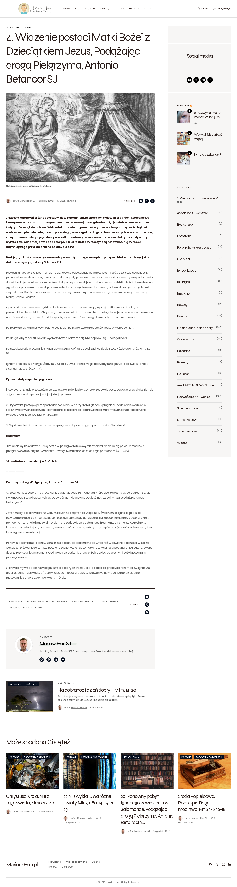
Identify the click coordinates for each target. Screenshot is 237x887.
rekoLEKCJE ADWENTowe (195, 385)
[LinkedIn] (210, 80)
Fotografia (184, 236)
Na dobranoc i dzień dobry (23, 684)
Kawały (182, 305)
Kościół (182, 316)
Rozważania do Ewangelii (194, 397)
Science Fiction (187, 408)
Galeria (96, 862)
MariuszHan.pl (22, 864)
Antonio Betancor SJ (84, 601)
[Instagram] (203, 80)
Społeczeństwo (187, 420)
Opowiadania (186, 339)
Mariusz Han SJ (55, 643)
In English (183, 282)
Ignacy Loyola (13, 27)
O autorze (67, 866)
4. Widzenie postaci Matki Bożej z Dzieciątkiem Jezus (38, 601)
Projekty (182, 362)
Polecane (26, 27)
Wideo (182, 443)
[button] (8, 9)
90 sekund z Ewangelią (192, 213)
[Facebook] (189, 80)
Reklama (183, 374)
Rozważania (55, 862)
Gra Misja (183, 259)
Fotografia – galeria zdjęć (194, 247)
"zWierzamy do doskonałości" (197, 198)
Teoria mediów (187, 431)
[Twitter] (196, 80)
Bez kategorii (185, 224)
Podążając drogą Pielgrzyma (25, 607)
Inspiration (184, 293)
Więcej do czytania (76, 862)
